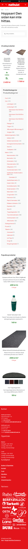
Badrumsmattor (11, 155)
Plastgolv (9, 123)
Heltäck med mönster (13, 141)
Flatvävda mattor (11, 164)
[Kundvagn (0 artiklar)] (25, 4)
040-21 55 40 (6, 420)
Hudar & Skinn (10, 183)
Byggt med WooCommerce (13, 540)
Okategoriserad (9, 223)
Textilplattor (10, 149)
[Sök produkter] (6, 4)
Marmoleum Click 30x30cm (16, 110)
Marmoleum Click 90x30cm (16, 119)
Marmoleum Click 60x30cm (16, 114)
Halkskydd (9, 235)
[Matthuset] (14, 4)
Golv (6, 101)
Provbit (7, 226)
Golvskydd (10, 232)
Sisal (8, 147)
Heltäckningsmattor (10, 135)
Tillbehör (7, 229)
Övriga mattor (11, 194)
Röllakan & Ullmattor (12, 203)
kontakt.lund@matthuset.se (12, 432)
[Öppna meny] (2, 4)
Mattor (7, 152)
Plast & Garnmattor (12, 200)
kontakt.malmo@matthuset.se (13, 421)
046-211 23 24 (7, 430)
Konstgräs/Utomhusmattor (14, 144)
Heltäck (9, 138)
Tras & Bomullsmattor (13, 215)
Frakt (2, 471)
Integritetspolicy (6, 480)
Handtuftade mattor (12, 180)
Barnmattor (10, 158)
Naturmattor (10, 192)
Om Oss (3, 477)
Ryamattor (10, 206)
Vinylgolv (9, 132)
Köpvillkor (4, 474)
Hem (2, 9)
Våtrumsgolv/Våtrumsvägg (14, 129)
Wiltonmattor (10, 221)
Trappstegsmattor (12, 212)
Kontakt (3, 468)
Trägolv (9, 126)
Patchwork (10, 197)
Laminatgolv (10, 104)
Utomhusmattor (11, 218)
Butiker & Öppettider (7, 465)
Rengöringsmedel (12, 244)
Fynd (6, 98)
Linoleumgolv (10, 107)
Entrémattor (10, 161)
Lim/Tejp (9, 238)
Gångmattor (10, 167)
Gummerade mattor (12, 170)
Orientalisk (12, 177)
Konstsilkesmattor (12, 186)
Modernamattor (11, 189)
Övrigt (8, 241)
